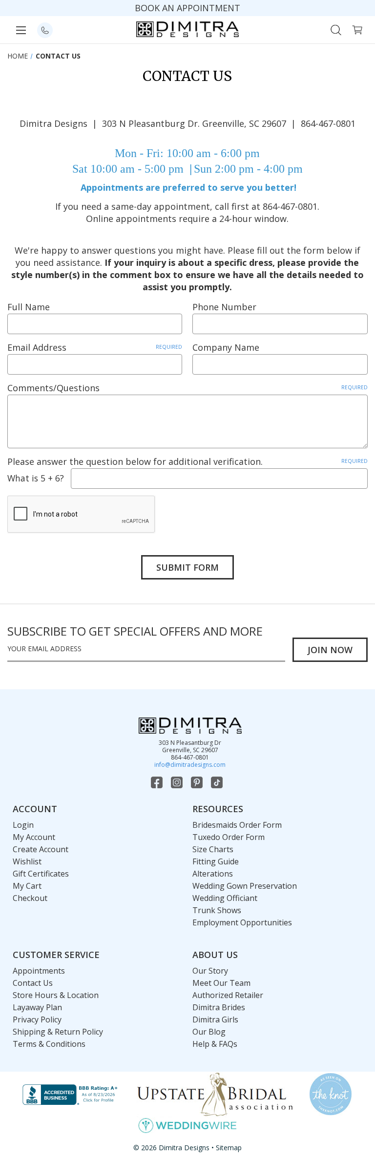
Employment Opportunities (242, 922)
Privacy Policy (37, 1019)
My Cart (27, 885)
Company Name (225, 347)
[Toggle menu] (20, 30)
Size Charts (212, 849)
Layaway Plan (37, 1007)
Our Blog (209, 1031)
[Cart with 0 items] (357, 29)
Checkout (30, 898)
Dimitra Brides (218, 1007)
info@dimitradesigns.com (190, 764)
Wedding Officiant (224, 898)
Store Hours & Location (56, 995)
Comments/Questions (187, 388)
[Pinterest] (198, 782)
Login (23, 824)
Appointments (39, 970)
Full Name (28, 307)
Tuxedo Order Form (228, 837)
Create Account (40, 849)
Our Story (210, 970)
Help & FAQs (214, 1044)
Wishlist (27, 861)
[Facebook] (158, 782)
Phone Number (224, 307)
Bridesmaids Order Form (237, 824)
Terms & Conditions (49, 1044)
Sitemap (229, 1147)
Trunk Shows (216, 910)
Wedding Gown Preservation (244, 885)
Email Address (94, 347)
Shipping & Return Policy (58, 1031)
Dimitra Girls (215, 1019)
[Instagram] (178, 782)
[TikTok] (218, 782)
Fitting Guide (215, 861)
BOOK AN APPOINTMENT (187, 8)
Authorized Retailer (227, 995)
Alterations (212, 873)
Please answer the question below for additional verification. (187, 461)
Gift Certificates (41, 873)
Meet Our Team (221, 983)
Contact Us (33, 983)
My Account (34, 837)
